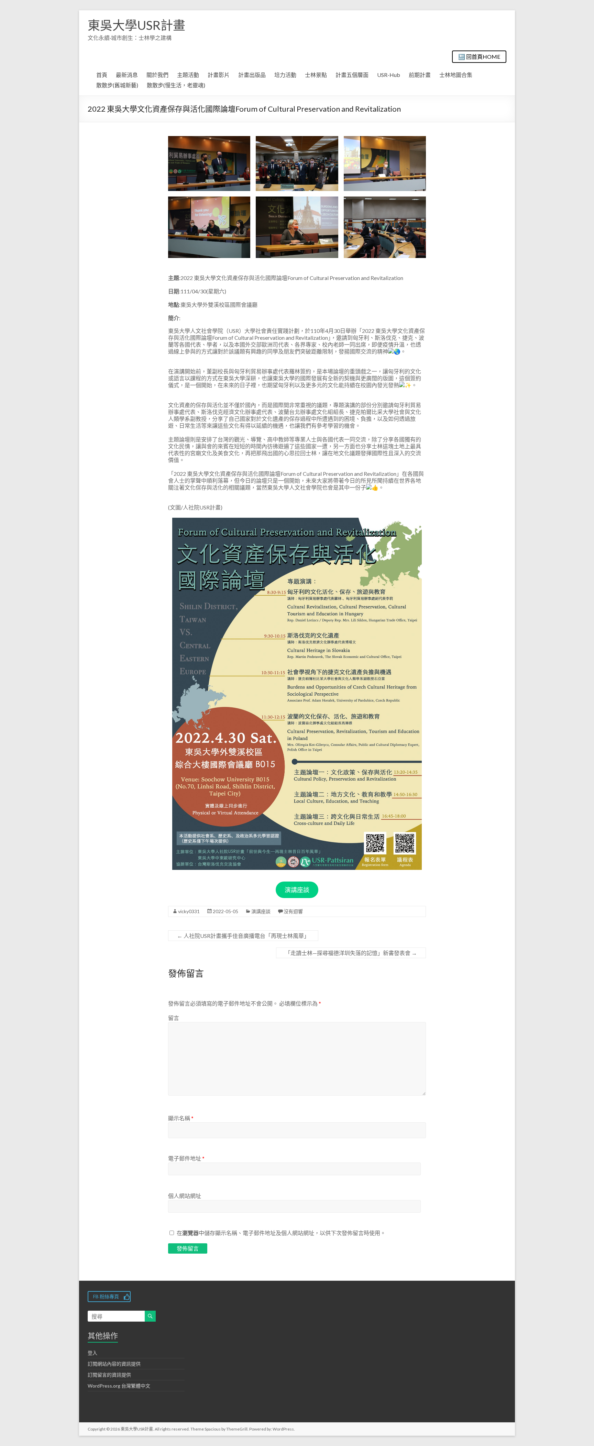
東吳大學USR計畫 (136, 25)
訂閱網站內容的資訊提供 (114, 1364)
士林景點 (316, 74)
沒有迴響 (293, 911)
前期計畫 (420, 74)
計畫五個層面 (352, 74)
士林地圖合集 (455, 74)
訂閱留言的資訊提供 (109, 1375)
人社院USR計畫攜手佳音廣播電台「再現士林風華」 (243, 935)
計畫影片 (219, 74)
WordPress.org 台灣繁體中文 (119, 1386)
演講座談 (297, 890)
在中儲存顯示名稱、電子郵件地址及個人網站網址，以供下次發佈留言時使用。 (281, 1233)
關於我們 (157, 74)
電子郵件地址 (186, 1158)
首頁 (101, 74)
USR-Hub (388, 74)
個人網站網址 (184, 1195)
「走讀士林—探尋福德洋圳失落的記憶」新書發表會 (351, 953)
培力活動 (285, 74)
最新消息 (127, 74)
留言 (173, 1018)
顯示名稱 (181, 1118)
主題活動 (188, 74)
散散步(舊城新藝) (117, 85)
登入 (92, 1353)
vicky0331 (189, 911)
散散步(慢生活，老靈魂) (176, 85)
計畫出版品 (252, 74)
